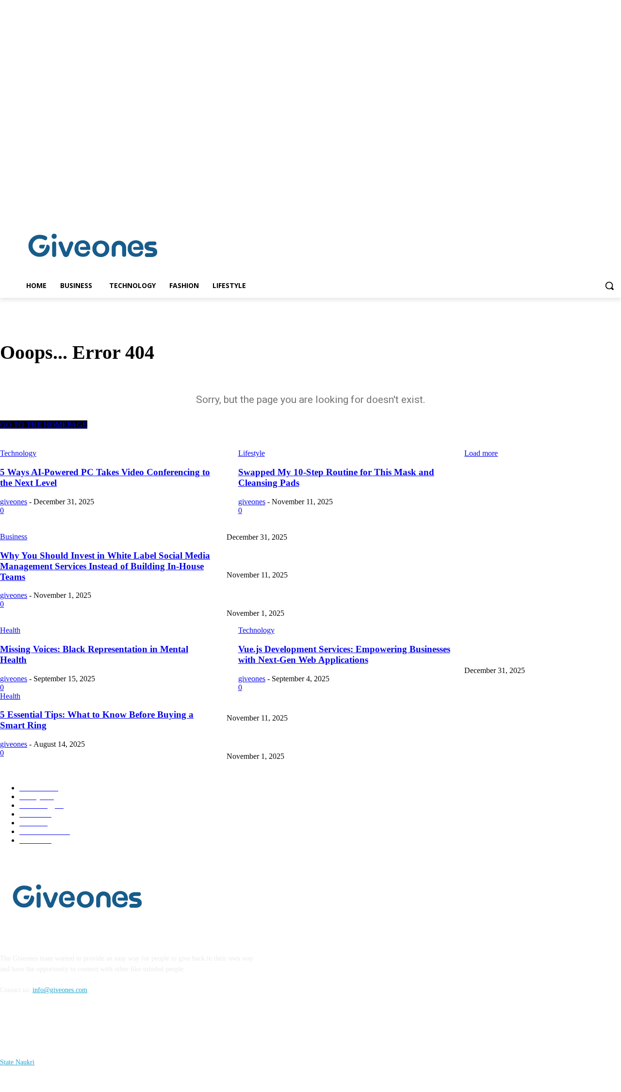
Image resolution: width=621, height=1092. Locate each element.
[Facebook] (601, 205)
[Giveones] (93, 248)
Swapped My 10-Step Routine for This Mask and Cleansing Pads (316, 559)
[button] (609, 285)
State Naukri (17, 1062)
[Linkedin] (615, 205)
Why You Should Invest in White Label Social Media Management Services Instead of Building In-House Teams (381, 597)
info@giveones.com (60, 990)
